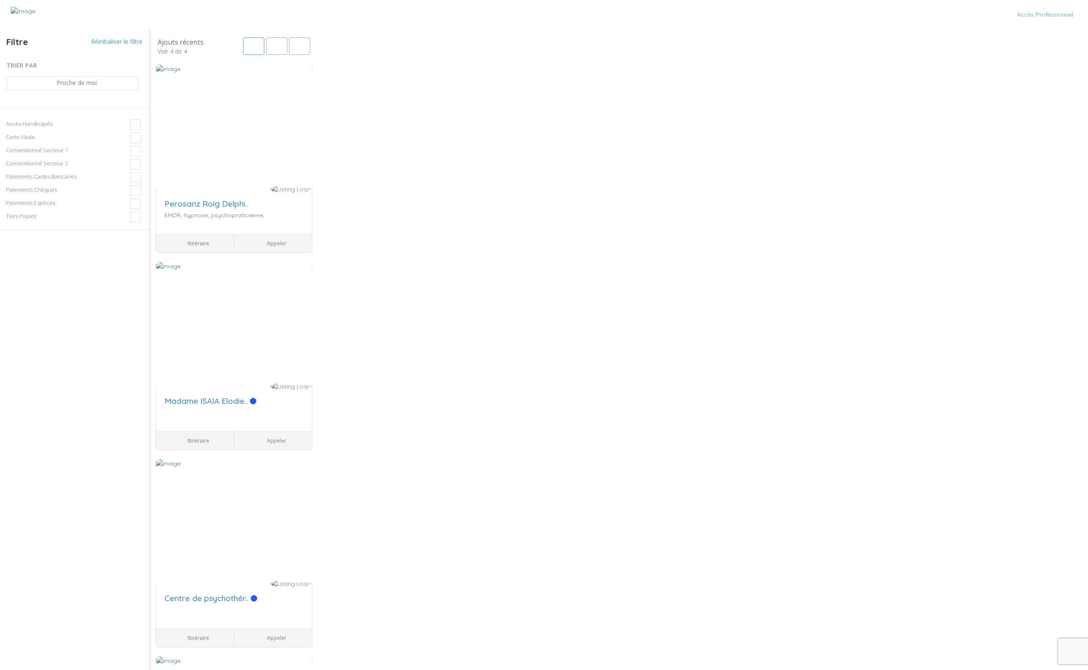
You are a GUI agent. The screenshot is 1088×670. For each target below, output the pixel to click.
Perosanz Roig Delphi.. (206, 204)
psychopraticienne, (237, 215)
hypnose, (197, 215)
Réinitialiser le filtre (115, 41)
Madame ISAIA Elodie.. (207, 401)
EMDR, (174, 215)
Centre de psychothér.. (207, 598)
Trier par (21, 65)
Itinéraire (197, 243)
